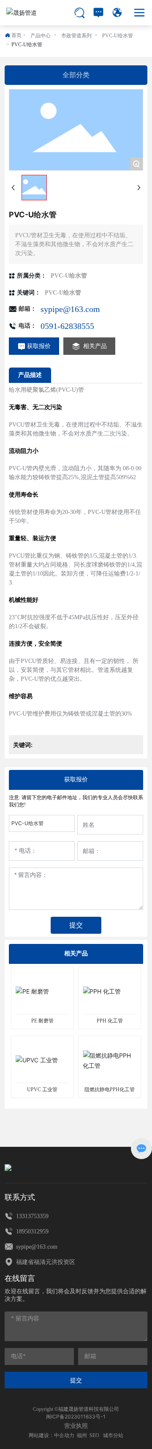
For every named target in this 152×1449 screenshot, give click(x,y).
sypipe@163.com (70, 309)
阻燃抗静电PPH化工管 (109, 1089)
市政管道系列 (76, 36)
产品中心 (40, 36)
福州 (82, 1435)
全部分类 (76, 75)
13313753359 (31, 1216)
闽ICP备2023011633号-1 (76, 1416)
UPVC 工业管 (42, 1089)
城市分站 (113, 1435)
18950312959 (31, 1231)
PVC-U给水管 (117, 36)
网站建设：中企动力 (51, 1435)
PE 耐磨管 (42, 1021)
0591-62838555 (67, 326)
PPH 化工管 (110, 1021)
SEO (94, 1435)
